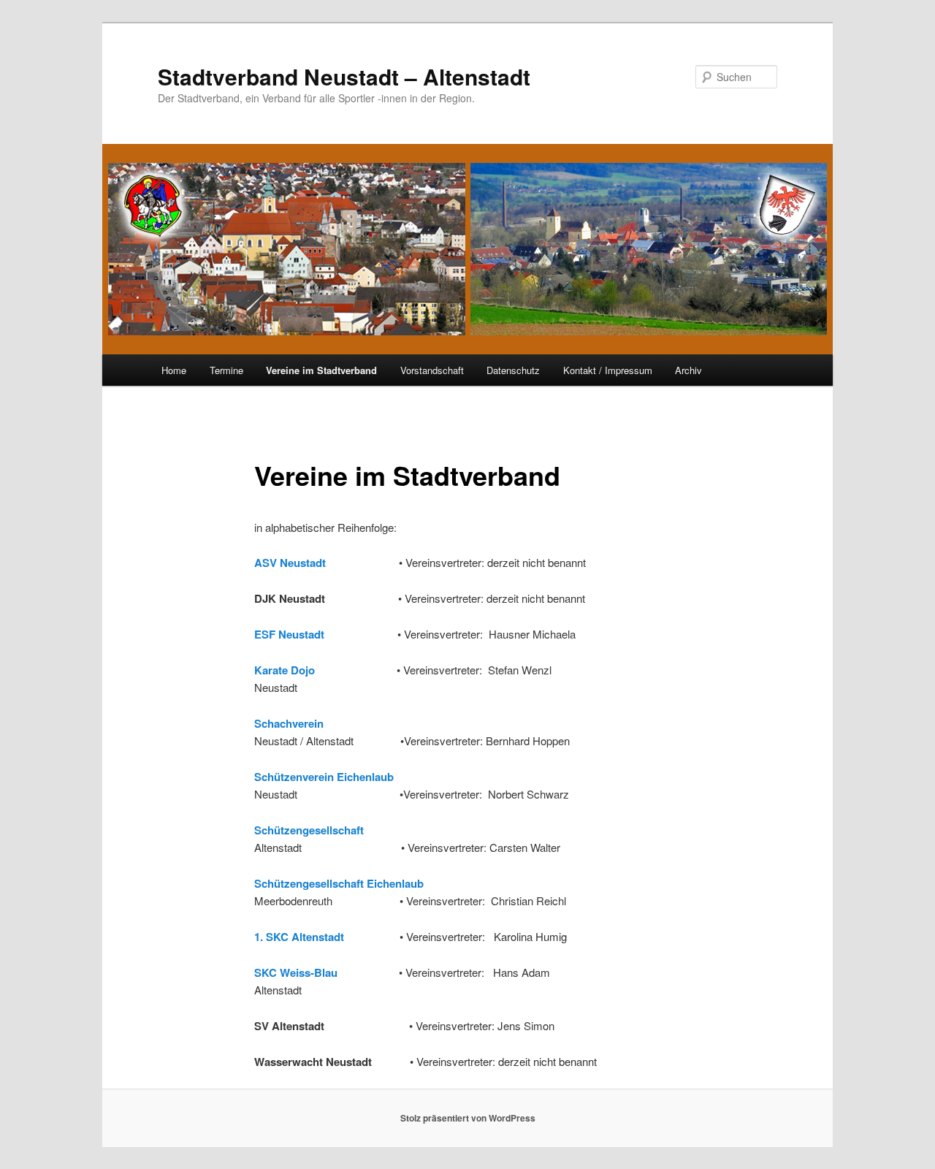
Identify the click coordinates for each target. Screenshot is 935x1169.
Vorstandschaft (432, 370)
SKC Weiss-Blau (295, 972)
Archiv (688, 370)
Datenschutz (513, 370)
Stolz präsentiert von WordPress (467, 1117)
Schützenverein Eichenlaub (324, 777)
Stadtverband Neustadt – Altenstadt (344, 76)
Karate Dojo (284, 670)
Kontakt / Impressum (607, 370)
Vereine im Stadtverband (321, 370)
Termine (226, 370)
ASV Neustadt (291, 563)
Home (173, 370)
